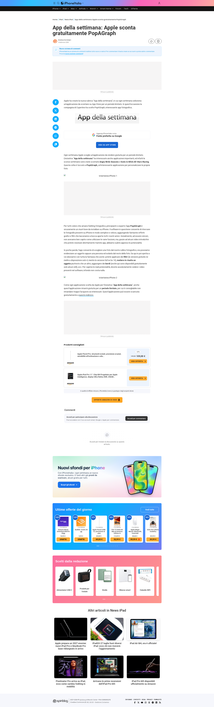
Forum (118, 9)
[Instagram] (145, 702)
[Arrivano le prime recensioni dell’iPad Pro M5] (107, 667)
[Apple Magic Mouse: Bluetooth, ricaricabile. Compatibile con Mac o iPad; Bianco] (135, 521)
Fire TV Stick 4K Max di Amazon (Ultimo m (117, 531)
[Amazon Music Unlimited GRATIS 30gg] (63, 521)
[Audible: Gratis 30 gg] (81, 521)
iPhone (56, 9)
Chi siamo (128, 699)
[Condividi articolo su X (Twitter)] (56, 111)
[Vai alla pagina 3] (109, 599)
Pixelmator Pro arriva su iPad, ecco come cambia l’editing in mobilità (70, 684)
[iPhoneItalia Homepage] (71, 3)
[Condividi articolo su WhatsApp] (56, 136)
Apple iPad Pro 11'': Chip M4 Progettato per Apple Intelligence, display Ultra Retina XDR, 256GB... (97, 376)
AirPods (82, 9)
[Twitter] (138, 702)
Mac (73, 9)
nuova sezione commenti (74, 54)
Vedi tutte (149, 509)
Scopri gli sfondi (67, 485)
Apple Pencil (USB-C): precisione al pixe (99, 531)
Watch (93, 9)
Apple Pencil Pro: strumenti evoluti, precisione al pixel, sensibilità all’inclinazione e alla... (99, 355)
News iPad (69, 19)
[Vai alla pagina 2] (107, 599)
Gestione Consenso (102, 702)
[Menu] (54, 3)
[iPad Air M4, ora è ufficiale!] (143, 629)
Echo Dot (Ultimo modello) (153, 530)
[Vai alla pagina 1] (104, 599)
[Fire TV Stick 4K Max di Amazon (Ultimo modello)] (117, 521)
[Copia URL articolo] (56, 144)
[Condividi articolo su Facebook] (56, 102)
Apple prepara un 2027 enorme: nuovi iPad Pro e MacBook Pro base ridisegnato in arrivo (70, 646)
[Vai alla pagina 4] (111, 599)
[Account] (159, 3)
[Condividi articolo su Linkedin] (56, 119)
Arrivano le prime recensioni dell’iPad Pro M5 (107, 682)
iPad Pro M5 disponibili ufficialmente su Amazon (143, 682)
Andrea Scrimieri (64, 40)
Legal (144, 699)
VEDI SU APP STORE (107, 145)
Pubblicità (157, 699)
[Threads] (149, 702)
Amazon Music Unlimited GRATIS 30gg (63, 531)
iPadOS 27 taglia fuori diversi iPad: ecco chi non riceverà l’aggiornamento (106, 646)
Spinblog (82, 700)
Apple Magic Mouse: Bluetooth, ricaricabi (135, 531)
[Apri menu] (83, 3)
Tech (126, 9)
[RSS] (160, 702)
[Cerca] (58, 3)
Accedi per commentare (136, 418)
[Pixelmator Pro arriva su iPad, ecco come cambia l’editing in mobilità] (70, 667)
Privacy (150, 699)
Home (55, 19)
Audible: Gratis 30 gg (81, 530)
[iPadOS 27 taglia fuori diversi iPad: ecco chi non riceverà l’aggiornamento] (107, 629)
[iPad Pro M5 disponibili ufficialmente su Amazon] (143, 667)
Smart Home (105, 9)
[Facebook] (134, 702)
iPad (65, 9)
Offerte (134, 9)
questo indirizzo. (86, 295)
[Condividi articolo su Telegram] (56, 127)
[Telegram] (152, 702)
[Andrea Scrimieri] (55, 41)
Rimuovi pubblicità (107, 92)
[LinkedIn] (156, 702)
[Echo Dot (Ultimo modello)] (153, 521)
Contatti (136, 699)
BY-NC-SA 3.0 (89, 702)
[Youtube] (142, 702)
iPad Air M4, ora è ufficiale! (143, 643)
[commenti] (151, 41)
